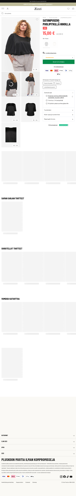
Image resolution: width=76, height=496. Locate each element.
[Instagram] (61, 476)
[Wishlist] (37, 19)
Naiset (44, 17)
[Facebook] (64, 476)
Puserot (58, 83)
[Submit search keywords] (3, 13)
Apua (2, 447)
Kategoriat (4, 435)
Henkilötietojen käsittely (7, 482)
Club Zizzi (4, 441)
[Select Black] (46, 44)
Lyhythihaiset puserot (65, 17)
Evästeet (28, 482)
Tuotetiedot (47, 110)
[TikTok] (67, 476)
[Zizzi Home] (38, 8)
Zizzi (2, 453)
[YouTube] (71, 476)
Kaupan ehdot (19, 482)
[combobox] (38, 13)
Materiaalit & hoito (49, 119)
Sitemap (34, 482)
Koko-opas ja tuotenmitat (52, 114)
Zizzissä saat (48, 92)
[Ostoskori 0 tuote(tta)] (73, 8)
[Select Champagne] (54, 44)
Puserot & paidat (53, 17)
